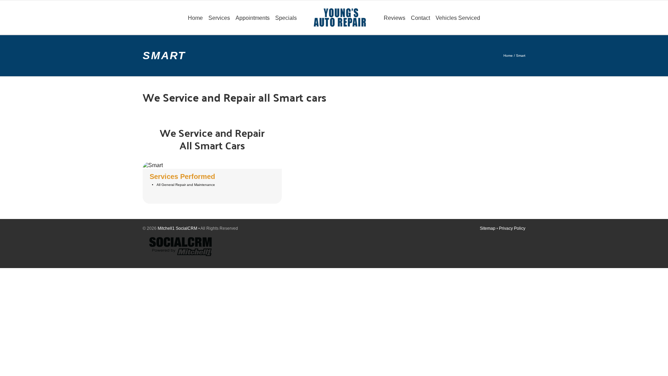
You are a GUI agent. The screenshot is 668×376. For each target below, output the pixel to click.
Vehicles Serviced (458, 18)
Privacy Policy (512, 228)
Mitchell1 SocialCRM (177, 228)
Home (508, 55)
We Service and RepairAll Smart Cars (212, 139)
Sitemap (487, 228)
